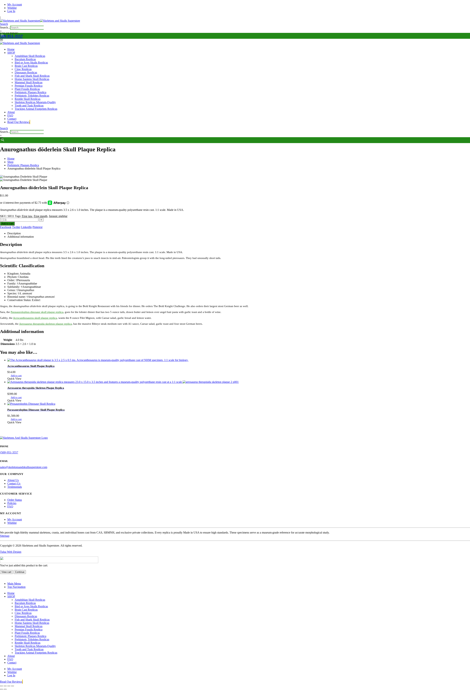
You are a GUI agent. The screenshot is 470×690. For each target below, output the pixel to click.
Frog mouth (40, 216)
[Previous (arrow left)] (1, 689)
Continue (19, 572)
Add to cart (7, 223)
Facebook (5, 227)
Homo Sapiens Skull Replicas (32, 79)
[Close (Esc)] (12, 686)
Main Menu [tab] (14, 583)
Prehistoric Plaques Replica (30, 92)
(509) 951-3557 (9, 452)
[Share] (8, 686)
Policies (11, 503)
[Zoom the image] (235, 437)
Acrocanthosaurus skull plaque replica (35, 317)
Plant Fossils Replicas (27, 89)
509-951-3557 (11, 36)
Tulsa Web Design (10, 551)
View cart (6, 572)
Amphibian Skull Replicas (30, 55)
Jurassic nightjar (58, 216)
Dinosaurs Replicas (26, 72)
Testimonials (14, 486)
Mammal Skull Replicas (28, 82)
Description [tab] (14, 233)
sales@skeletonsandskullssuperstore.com (23, 467)
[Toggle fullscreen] (5, 686)
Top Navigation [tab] (16, 586)
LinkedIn (26, 227)
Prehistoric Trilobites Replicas (32, 95)
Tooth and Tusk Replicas (29, 105)
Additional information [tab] (20, 236)
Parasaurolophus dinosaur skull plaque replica (37, 312)
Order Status (14, 499)
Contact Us (13, 483)
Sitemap (4, 535)
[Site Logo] (40, 20)
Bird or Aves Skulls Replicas (31, 62)
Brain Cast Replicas (26, 65)
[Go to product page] (238, 360)
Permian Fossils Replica (28, 85)
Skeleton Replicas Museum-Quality (35, 102)
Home (11, 49)
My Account (14, 4)
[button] (4, 24)
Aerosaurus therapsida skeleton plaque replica (45, 323)
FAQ (10, 115)
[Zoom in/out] (1, 686)
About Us (13, 480)
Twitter (16, 227)
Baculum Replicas (25, 59)
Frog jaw (27, 216)
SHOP (11, 52)
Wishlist (12, 7)
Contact (11, 118)
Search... (5, 27)
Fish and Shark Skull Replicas (32, 75)
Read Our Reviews (18, 122)
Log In (11, 11)
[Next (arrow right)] (5, 689)
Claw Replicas (23, 69)
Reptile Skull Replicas (27, 98)
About (11, 112)
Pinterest (37, 227)
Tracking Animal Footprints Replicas (36, 108)
